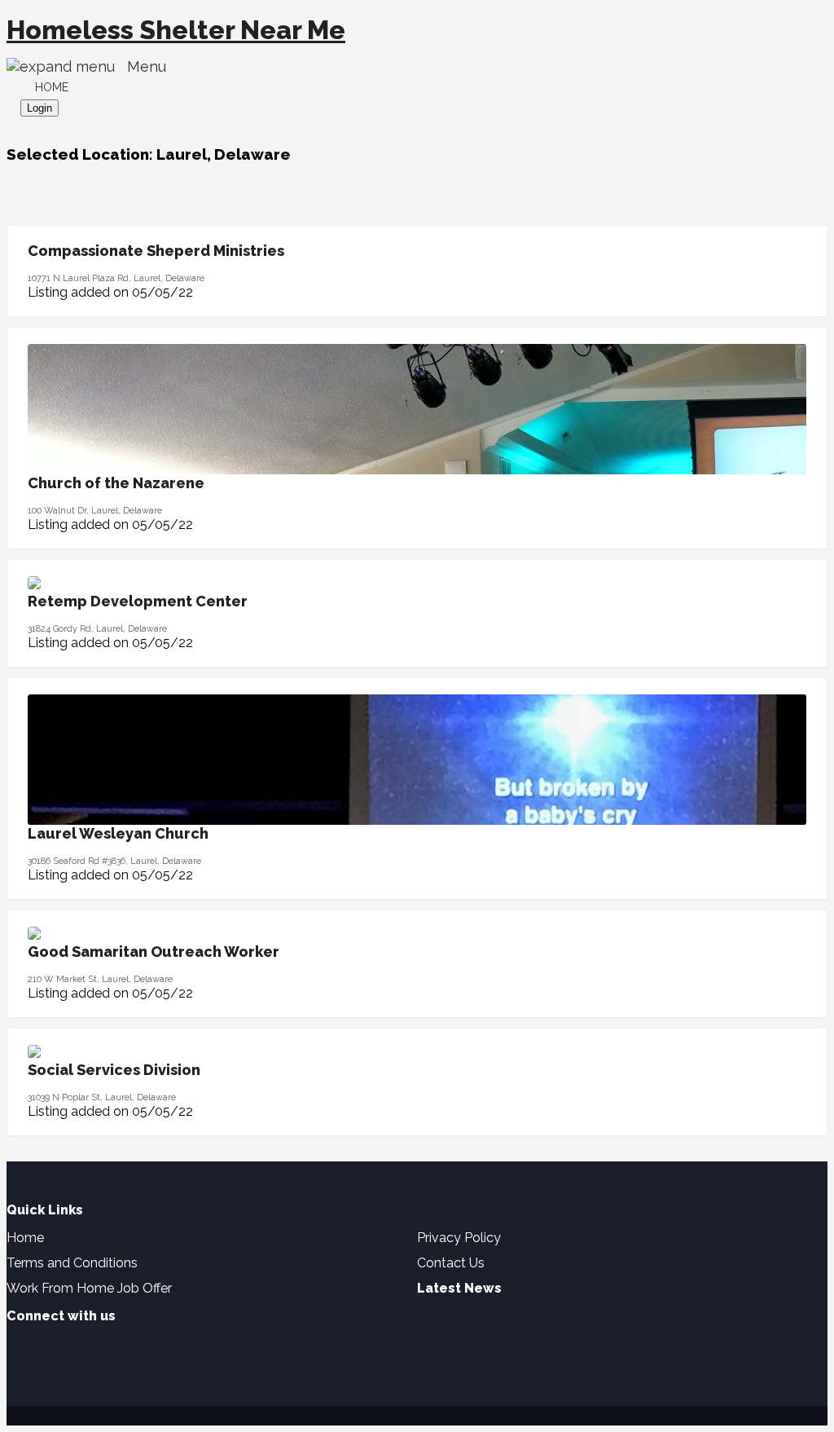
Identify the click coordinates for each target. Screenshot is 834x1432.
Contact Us (451, 1263)
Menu (140, 66)
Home (51, 87)
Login (39, 108)
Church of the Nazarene (116, 482)
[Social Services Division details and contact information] (34, 1053)
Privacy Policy (459, 1237)
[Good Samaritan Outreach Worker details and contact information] (34, 935)
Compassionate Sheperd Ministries (156, 250)
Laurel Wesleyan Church (118, 833)
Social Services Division (114, 1069)
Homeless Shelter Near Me (176, 30)
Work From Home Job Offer (89, 1288)
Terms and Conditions (72, 1263)
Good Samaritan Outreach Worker (153, 951)
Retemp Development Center (138, 601)
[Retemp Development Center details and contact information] (34, 585)
